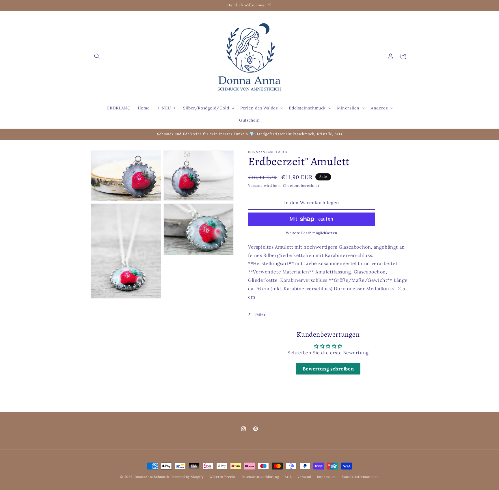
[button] (97, 56)
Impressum (326, 477)
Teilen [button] (260, 314)
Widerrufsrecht (222, 477)
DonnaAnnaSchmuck (152, 477)
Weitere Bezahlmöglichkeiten (311, 233)
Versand (255, 185)
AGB (288, 477)
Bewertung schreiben (328, 369)
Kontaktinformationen (360, 477)
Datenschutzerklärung (260, 477)
